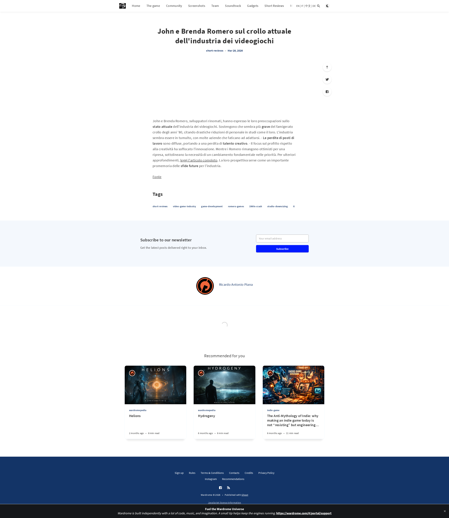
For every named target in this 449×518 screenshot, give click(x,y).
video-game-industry (184, 206)
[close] (445, 511)
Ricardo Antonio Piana (236, 284)
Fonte (157, 176)
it (294, 206)
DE (314, 6)
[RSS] (228, 487)
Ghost (245, 494)
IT (302, 6)
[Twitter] (327, 79)
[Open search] (318, 6)
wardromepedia (137, 410)
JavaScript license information (224, 502)
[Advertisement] (224, 87)
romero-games (236, 206)
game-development (212, 206)
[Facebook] (327, 91)
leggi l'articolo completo (198, 160)
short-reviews (214, 50)
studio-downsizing (277, 206)
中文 (308, 6)
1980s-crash (255, 206)
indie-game (273, 410)
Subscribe (282, 248)
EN (297, 6)
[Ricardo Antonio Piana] (205, 286)
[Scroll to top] (327, 67)
